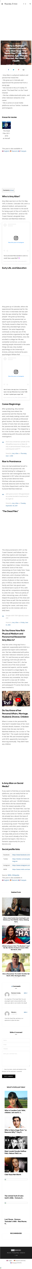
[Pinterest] (18, 69)
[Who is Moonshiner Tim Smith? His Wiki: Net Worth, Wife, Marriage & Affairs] (16, 962)
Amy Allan (15, 261)
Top (16, 1255)
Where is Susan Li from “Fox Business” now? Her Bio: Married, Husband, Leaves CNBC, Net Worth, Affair (16, 947)
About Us (9, 1252)
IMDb (9, 875)
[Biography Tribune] (11, 4)
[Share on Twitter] (13, 69)
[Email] (23, 69)
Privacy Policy (15, 1252)
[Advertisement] (16, 25)
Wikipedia (15, 875)
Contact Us (22, 1252)
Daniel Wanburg (12, 64)
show (11, 190)
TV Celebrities (16, 41)
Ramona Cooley (16, 993)
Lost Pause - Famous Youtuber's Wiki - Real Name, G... (16, 1221)
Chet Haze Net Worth (13, 1175)
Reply (25, 993)
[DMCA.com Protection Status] (16, 1251)
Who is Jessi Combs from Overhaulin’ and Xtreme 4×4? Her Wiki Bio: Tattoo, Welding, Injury (16, 919)
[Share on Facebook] (8, 69)
